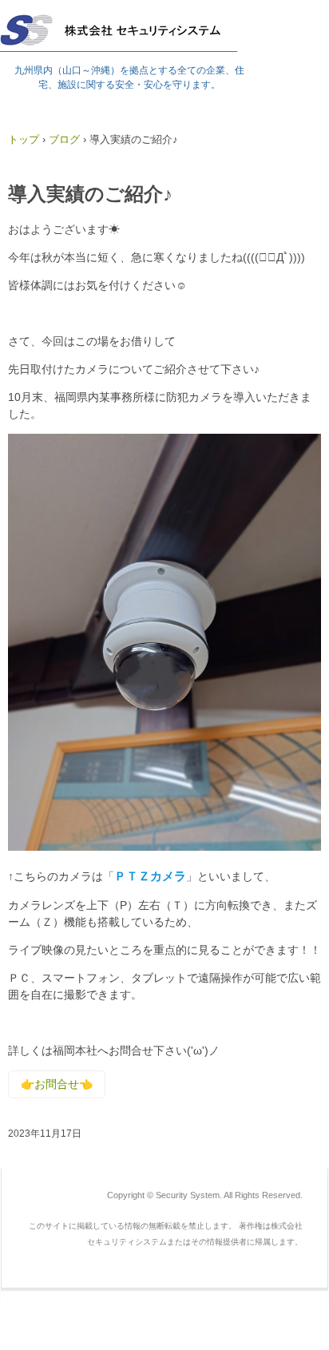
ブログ (64, 139)
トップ (23, 139)
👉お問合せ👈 (57, 1084)
